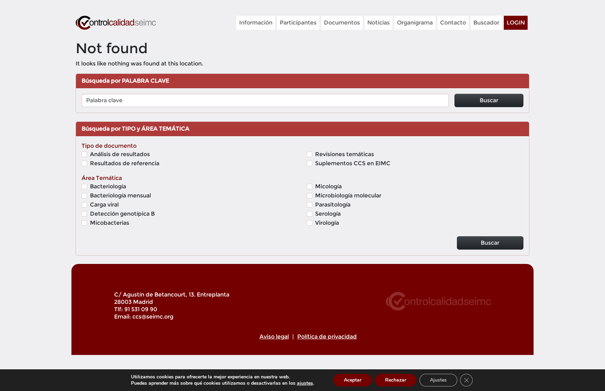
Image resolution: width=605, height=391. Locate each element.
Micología (328, 186)
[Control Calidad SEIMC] (116, 23)
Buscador (486, 22)
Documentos (342, 22)
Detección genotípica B (122, 213)
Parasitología (332, 204)
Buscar (489, 100)
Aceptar (352, 380)
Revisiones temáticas (344, 154)
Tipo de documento (109, 145)
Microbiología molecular (348, 195)
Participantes (298, 22)
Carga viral (104, 204)
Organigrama (415, 22)
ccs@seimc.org (152, 316)
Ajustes (438, 380)
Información (255, 22)
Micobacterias (109, 222)
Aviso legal (274, 336)
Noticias (378, 22)
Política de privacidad (327, 336)
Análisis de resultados (120, 154)
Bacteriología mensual (120, 195)
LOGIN (516, 22)
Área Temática (102, 178)
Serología (328, 213)
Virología (327, 222)
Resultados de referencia (124, 163)
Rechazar (395, 380)
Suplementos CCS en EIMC (352, 163)
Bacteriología (108, 186)
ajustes (305, 383)
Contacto (453, 22)
